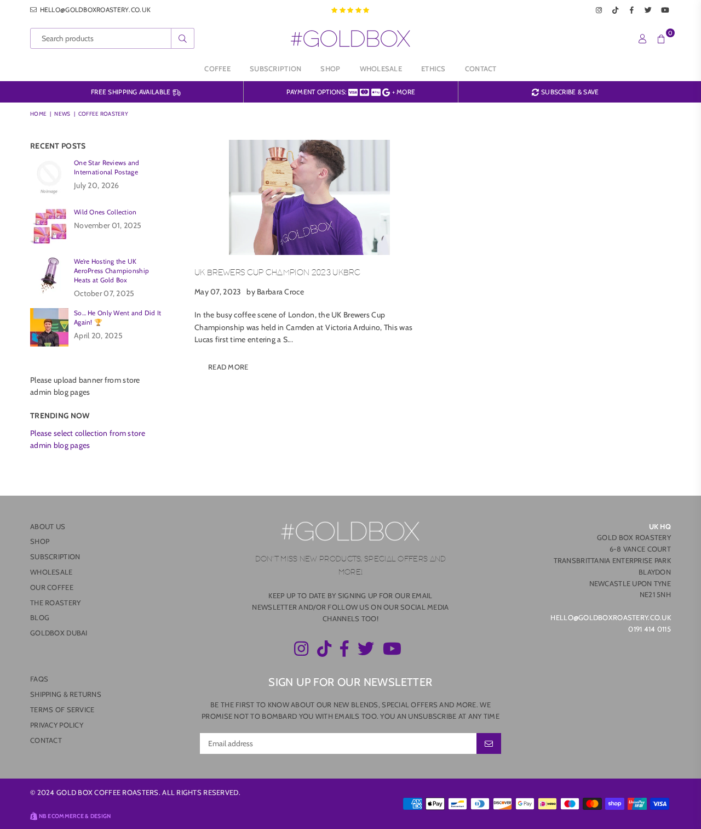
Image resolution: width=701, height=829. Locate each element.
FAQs (39, 678)
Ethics (433, 68)
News (62, 113)
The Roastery (55, 602)
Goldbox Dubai (59, 632)
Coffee (217, 68)
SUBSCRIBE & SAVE (569, 92)
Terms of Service (62, 709)
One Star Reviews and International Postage (107, 167)
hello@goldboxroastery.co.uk (94, 9)
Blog (39, 617)
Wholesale (381, 68)
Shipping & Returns (65, 694)
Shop (330, 68)
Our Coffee (51, 587)
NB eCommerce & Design (75, 816)
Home (38, 113)
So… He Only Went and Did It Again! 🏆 (118, 317)
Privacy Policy (56, 724)
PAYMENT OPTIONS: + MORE (351, 92)
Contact (481, 68)
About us (47, 526)
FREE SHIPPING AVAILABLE (132, 92)
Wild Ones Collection (105, 212)
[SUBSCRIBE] (488, 743)
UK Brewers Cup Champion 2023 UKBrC (277, 272)
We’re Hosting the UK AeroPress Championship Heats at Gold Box (111, 270)
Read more (228, 366)
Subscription (275, 68)
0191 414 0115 (649, 628)
